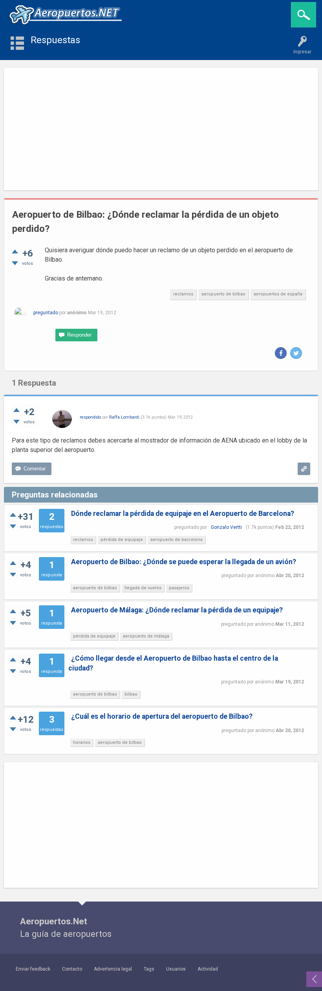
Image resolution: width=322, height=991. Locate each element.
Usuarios (176, 969)
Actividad (208, 969)
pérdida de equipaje (122, 539)
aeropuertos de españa (278, 294)
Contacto (72, 969)
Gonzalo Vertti (226, 527)
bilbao (130, 694)
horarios (81, 742)
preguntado (45, 312)
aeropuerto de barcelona (176, 539)
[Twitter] (296, 353)
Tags (149, 969)
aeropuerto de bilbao (223, 294)
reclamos (183, 294)
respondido (90, 417)
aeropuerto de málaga (146, 636)
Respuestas (55, 40)
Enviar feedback (33, 969)
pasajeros (179, 587)
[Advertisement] (161, 129)
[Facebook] (281, 353)
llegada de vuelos (142, 587)
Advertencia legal (113, 969)
